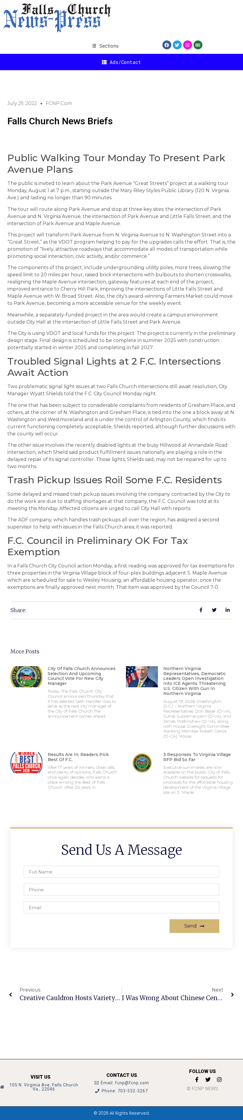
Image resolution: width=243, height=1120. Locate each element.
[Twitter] (177, 44)
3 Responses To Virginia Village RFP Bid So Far (197, 757)
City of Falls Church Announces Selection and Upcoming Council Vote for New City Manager (82, 676)
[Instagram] (187, 44)
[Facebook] (166, 44)
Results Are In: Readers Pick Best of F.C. (78, 757)
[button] (105, 45)
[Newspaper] (198, 44)
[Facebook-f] (196, 1079)
